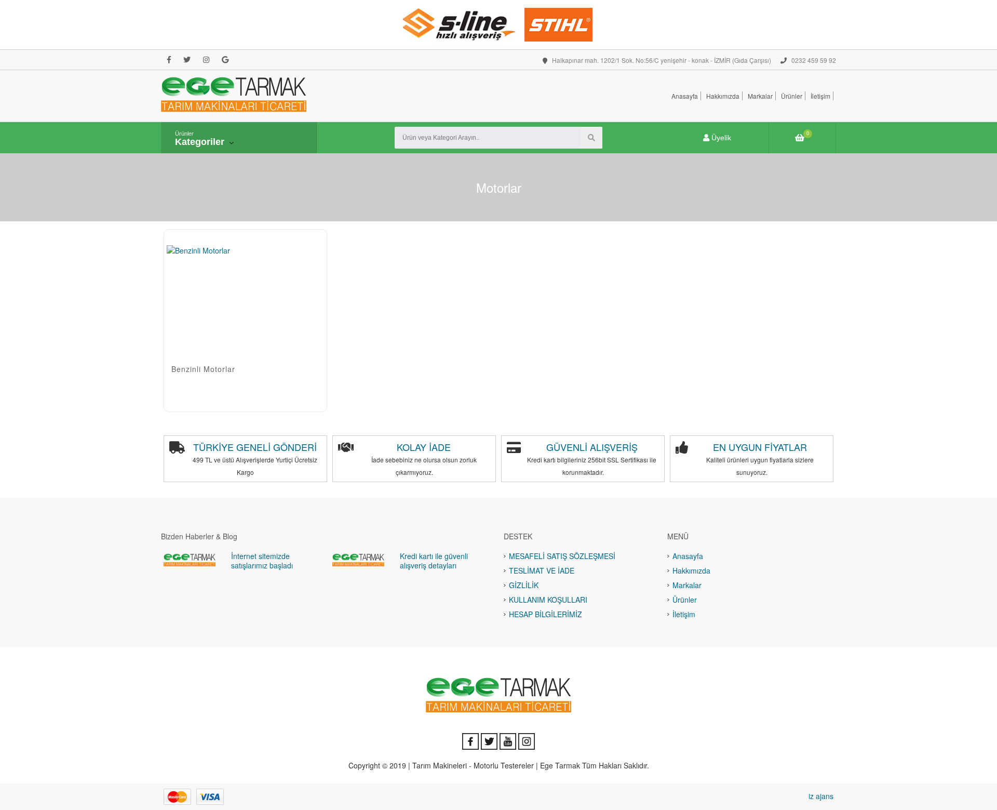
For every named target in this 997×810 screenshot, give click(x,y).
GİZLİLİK (523, 585)
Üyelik (720, 138)
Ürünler (791, 95)
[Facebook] (169, 60)
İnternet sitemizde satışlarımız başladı (262, 560)
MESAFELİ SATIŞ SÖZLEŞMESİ (562, 556)
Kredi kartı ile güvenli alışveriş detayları (434, 560)
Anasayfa (684, 95)
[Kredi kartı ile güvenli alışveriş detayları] (358, 559)
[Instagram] (206, 60)
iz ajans (821, 796)
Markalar (760, 95)
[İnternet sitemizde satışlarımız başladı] (189, 559)
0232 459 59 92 (813, 60)
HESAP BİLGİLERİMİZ (545, 614)
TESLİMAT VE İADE (541, 570)
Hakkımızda (722, 95)
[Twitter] (187, 60)
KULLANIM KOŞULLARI (548, 599)
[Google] (225, 60)
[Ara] (591, 138)
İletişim (820, 95)
